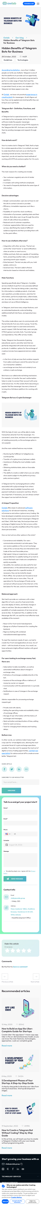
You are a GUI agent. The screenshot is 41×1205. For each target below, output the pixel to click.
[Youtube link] (23, 1169)
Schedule (6, 840)
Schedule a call (28, 3)
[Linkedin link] (18, 1169)
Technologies (22, 60)
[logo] (9, 4)
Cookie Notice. (16, 1197)
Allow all (5, 1201)
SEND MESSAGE (17, 879)
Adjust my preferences (32, 1201)
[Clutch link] (7, 1169)
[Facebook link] (13, 1169)
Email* (6, 819)
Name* (6, 808)
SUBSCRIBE (11, 790)
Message (6, 851)
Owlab (6, 94)
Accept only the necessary (17, 1201)
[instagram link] (3, 1169)
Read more (7, 1045)
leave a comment (20, 967)
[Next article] (36, 976)
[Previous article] (5, 976)
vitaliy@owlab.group (18, 898)
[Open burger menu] (38, 3)
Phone (5, 829)
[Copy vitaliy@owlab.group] (21, 1164)
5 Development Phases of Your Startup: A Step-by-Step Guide (18, 1082)
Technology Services (11, 1176)
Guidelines (8, 60)
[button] (8, 834)
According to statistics (11, 70)
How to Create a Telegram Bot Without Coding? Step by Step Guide (17, 1133)
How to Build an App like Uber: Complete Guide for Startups (17, 1030)
